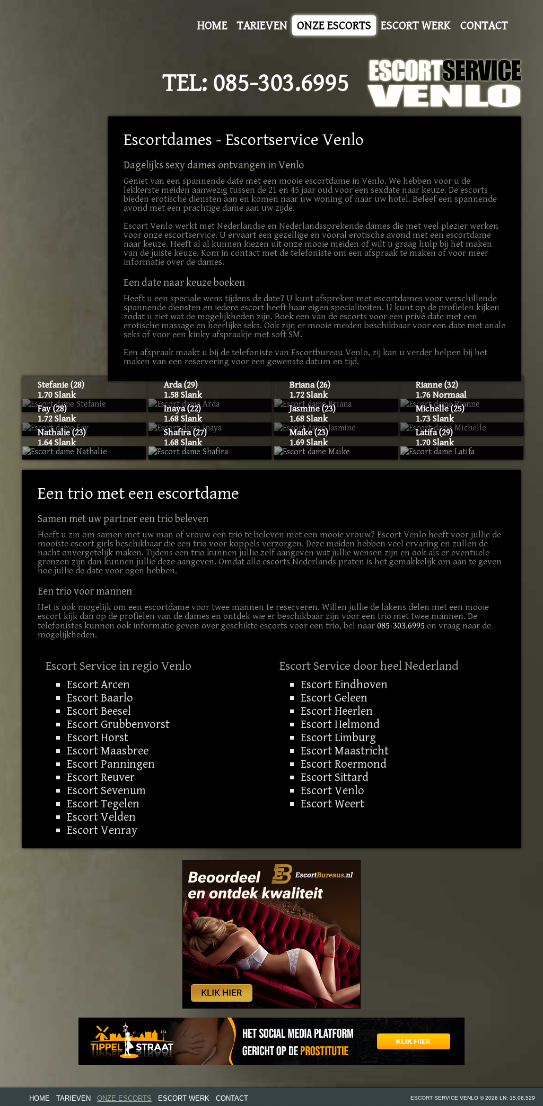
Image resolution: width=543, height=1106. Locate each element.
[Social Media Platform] (271, 1041)
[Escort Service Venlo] (444, 83)
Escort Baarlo (100, 698)
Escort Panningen (111, 764)
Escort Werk (416, 25)
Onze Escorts (334, 25)
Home (212, 25)
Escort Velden (101, 817)
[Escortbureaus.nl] (271, 934)
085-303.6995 (281, 83)
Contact (484, 25)
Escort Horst (97, 737)
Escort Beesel (99, 711)
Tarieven (262, 25)
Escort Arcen (98, 684)
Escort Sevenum (106, 790)
